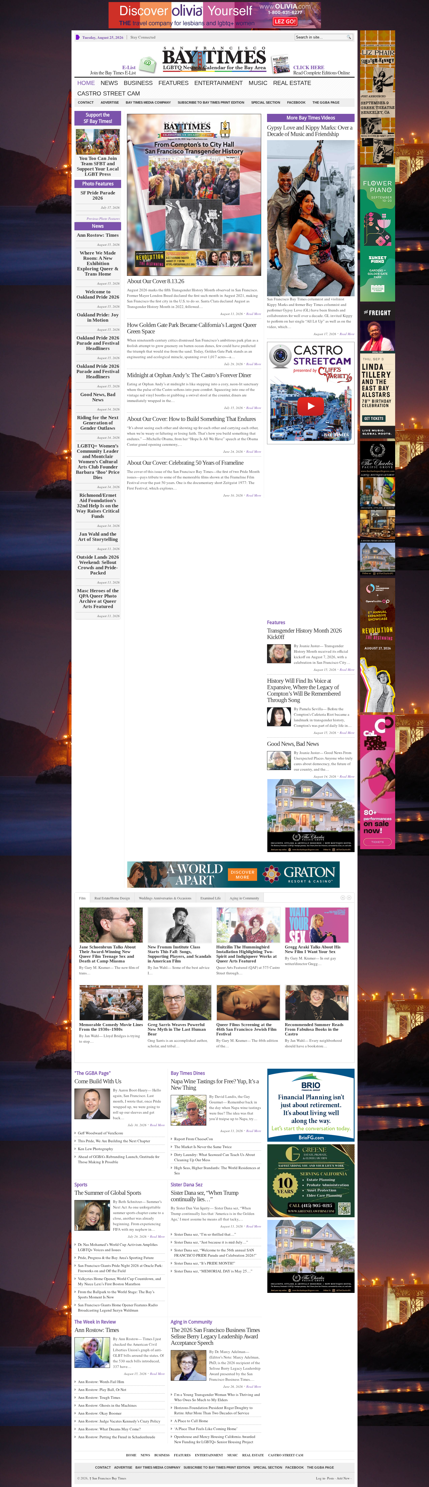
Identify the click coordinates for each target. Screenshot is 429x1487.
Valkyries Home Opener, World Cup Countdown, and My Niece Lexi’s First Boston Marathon (119, 1281)
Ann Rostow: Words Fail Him (101, 1381)
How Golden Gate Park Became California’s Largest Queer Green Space (191, 328)
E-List (129, 67)
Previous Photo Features (103, 218)
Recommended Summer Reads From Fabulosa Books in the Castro (314, 1029)
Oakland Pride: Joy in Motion (98, 317)
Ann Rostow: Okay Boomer (99, 1413)
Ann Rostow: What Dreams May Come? (109, 1429)
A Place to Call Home (191, 1420)
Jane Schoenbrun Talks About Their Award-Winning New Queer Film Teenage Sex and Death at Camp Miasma (107, 954)
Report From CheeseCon (193, 1138)
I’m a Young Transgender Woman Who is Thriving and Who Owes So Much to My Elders (217, 1397)
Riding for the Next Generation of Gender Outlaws (97, 423)
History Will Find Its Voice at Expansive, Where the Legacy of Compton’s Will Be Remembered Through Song (304, 690)
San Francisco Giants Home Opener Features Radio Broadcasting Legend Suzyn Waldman (118, 1307)
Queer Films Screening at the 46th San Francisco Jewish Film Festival (246, 1029)
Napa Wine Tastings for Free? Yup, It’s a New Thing (215, 1084)
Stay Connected (143, 37)
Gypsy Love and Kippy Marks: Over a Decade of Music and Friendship (309, 130)
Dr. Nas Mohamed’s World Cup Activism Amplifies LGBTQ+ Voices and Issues (118, 1247)
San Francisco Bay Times (107, 1478)
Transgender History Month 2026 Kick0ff (304, 633)
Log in (320, 1478)
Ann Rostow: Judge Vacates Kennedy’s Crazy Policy (119, 1421)
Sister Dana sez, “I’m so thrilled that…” (205, 1234)
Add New (343, 1478)
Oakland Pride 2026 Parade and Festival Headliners (97, 343)
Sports (80, 1184)
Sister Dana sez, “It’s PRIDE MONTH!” (204, 1263)
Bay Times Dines (188, 1073)
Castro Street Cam (108, 93)
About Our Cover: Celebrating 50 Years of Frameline (185, 462)
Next (349, 897)
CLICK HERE (308, 67)
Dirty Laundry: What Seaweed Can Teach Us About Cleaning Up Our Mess (214, 1157)
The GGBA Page (326, 102)
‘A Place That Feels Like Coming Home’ (206, 1428)
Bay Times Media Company (148, 102)
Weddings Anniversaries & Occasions (165, 898)
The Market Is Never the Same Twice (203, 1146)
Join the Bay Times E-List (113, 72)
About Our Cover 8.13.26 (155, 281)
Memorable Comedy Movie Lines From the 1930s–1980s (111, 1027)
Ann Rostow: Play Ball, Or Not (102, 1389)
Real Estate (292, 83)
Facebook (296, 102)
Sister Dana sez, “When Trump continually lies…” (204, 1196)
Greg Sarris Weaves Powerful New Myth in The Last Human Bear (177, 1029)
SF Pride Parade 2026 (98, 195)
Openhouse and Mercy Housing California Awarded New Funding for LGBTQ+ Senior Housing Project (214, 1439)
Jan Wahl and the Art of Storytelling (98, 537)
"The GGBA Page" (92, 1073)
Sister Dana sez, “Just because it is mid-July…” (211, 1242)
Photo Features (98, 184)
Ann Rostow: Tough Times (99, 1397)
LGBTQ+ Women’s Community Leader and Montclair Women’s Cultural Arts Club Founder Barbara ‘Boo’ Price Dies (98, 461)
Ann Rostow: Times (98, 235)
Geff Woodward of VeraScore (100, 1133)
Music (258, 83)
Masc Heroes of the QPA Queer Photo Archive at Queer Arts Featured (98, 598)
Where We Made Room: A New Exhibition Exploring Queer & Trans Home (97, 263)
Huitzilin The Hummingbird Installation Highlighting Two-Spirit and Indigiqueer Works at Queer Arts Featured (246, 954)
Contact (86, 102)
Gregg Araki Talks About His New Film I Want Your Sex (313, 949)
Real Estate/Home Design (112, 898)
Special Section (265, 102)
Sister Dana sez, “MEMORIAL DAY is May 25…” (213, 1271)
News (109, 83)
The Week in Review (95, 1322)
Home (86, 83)
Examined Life (210, 898)
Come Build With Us (97, 1081)
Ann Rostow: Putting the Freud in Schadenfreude (116, 1436)
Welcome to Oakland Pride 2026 (97, 294)
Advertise (110, 102)
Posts (330, 1478)
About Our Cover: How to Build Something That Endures (191, 418)
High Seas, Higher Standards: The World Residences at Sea (217, 1170)
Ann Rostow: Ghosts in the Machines (107, 1405)
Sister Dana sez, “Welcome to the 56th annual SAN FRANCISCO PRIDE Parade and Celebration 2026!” (215, 1252)
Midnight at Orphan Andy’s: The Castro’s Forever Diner (189, 375)
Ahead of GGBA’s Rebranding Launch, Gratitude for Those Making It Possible (118, 1159)
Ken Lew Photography (95, 1148)
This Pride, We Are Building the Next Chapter (114, 1140)
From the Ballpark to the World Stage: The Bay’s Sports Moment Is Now (116, 1294)
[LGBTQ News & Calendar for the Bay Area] (214, 59)
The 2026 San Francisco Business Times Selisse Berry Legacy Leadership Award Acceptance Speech (215, 1336)
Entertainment (218, 83)
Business (138, 83)
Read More (253, 313)
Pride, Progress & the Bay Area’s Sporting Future (116, 1257)
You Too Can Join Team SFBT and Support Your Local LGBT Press (98, 166)
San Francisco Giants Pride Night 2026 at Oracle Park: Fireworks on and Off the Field (120, 1268)
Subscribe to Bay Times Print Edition (211, 102)
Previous (343, 897)
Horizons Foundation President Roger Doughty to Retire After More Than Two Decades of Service (213, 1410)
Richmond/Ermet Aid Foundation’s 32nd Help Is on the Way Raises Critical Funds (97, 506)
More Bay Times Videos (311, 118)
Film (82, 898)
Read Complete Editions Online (321, 72)
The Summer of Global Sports (107, 1192)
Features (173, 83)
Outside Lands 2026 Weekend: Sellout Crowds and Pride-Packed (97, 565)
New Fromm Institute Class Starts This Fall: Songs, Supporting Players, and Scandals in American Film (179, 954)
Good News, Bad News (97, 397)
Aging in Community (244, 898)
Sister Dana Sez (187, 1184)
